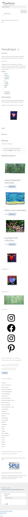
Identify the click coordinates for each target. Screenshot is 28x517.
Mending (3, 444)
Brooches (3, 437)
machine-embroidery (14, 66)
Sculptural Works (4, 409)
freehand (20, 64)
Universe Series (4, 396)
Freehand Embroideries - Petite (7, 400)
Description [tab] (7, 92)
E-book (2, 446)
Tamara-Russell (19, 67)
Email (2, 369)
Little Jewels (4, 411)
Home (2, 20)
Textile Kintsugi (4, 418)
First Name (3, 365)
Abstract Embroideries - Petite (7, 407)
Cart (6, 504)
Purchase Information (6, 489)
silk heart (3, 67)
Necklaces (3, 442)
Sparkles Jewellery (5, 435)
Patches (3, 428)
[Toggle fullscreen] (4, 511)
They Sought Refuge (5, 393)
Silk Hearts (7, 20)
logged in (11, 150)
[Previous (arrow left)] (1, 513)
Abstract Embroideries (6, 404)
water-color (6, 69)
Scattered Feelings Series (6, 391)
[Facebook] (11, 332)
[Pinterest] (11, 353)
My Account (7, 494)
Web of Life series (5, 387)
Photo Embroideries (5, 402)
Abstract (16, 64)
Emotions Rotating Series (6, 389)
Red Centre (3, 422)
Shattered (3, 415)
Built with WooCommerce (18, 489)
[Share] (7, 511)
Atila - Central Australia (6, 385)
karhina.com (4, 66)
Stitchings (3, 382)
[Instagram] (11, 322)
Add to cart (12, 186)
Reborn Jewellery (4, 433)
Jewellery (3, 431)
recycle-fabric (23, 66)
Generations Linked (5, 413)
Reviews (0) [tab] (7, 93)
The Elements (4, 424)
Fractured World (4, 420)
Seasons (3, 426)
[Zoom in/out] (1, 511)
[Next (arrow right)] (4, 513)
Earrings (3, 439)
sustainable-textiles (10, 67)
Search (6, 495)
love (8, 66)
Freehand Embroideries (6, 398)
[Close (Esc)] (10, 511)
